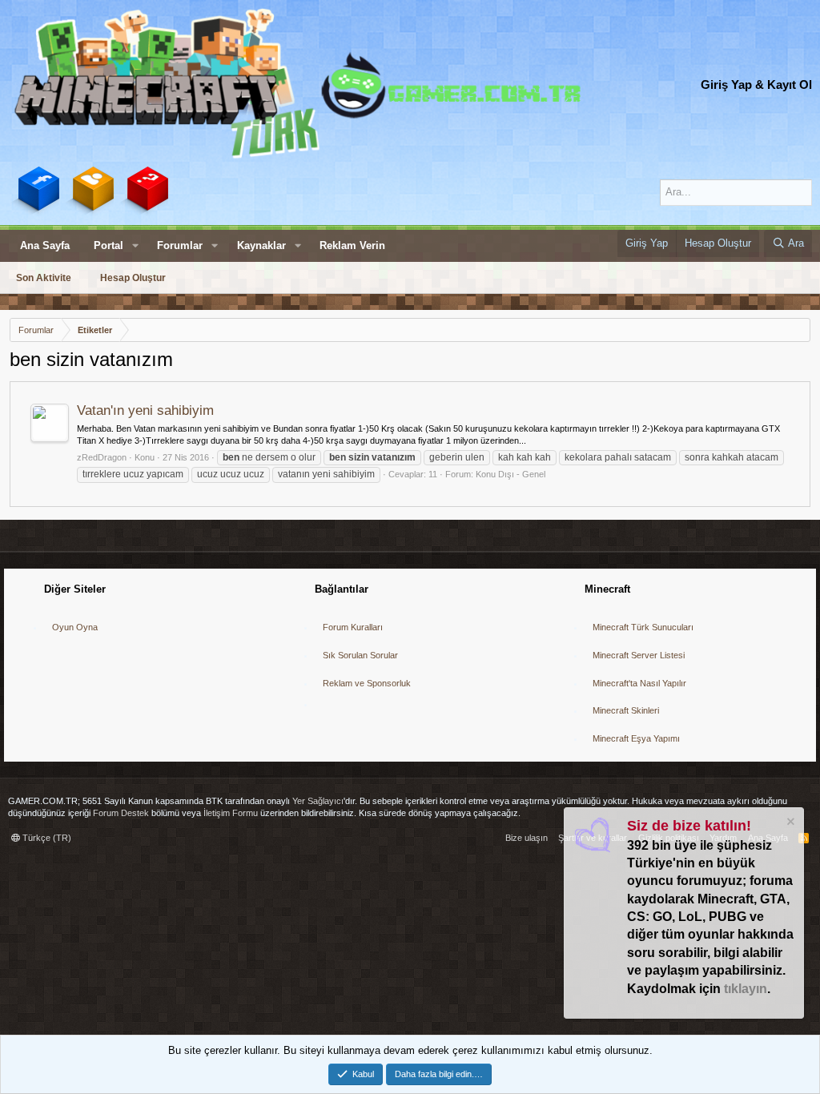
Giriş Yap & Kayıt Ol (756, 84)
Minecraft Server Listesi (639, 655)
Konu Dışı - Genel (510, 474)
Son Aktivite (43, 278)
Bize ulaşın (526, 838)
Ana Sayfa (45, 245)
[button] (135, 245)
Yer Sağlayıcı (318, 801)
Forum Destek (121, 813)
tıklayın (745, 988)
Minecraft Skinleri (626, 710)
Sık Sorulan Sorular (360, 655)
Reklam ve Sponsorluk (367, 683)
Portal (108, 245)
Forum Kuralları (353, 627)
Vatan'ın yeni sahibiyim (145, 410)
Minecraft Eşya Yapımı (636, 738)
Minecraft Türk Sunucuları (643, 627)
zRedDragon (102, 457)
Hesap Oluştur (133, 278)
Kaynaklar (261, 245)
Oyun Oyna (75, 627)
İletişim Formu (230, 813)
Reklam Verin (352, 245)
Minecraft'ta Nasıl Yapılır (639, 683)
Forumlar (180, 245)
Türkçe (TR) (45, 838)
